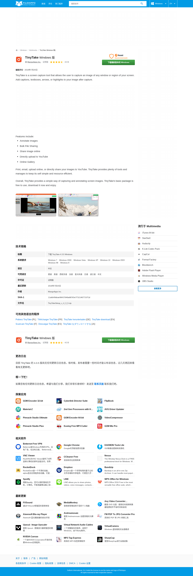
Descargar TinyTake (47, 324)
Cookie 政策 (35, 563)
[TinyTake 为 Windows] (19, 59)
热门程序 (59, 4)
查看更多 (157, 288)
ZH (170, 3)
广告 (33, 558)
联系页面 (99, 384)
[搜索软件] (141, 3)
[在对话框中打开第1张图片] (78, 205)
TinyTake (40, 57)
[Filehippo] (25, 3)
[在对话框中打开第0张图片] (36, 205)
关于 (18, 558)
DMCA (72, 563)
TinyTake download (101, 319)
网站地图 (43, 558)
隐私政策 (49, 563)
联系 (26, 558)
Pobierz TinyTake (24, 319)
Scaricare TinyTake (24, 324)
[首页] (17, 50)
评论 (50, 4)
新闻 (43, 4)
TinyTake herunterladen (75, 319)
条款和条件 (21, 563)
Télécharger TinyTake (48, 319)
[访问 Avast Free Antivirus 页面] (118, 56)
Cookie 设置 (84, 563)
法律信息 (61, 563)
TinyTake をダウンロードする (77, 324)
